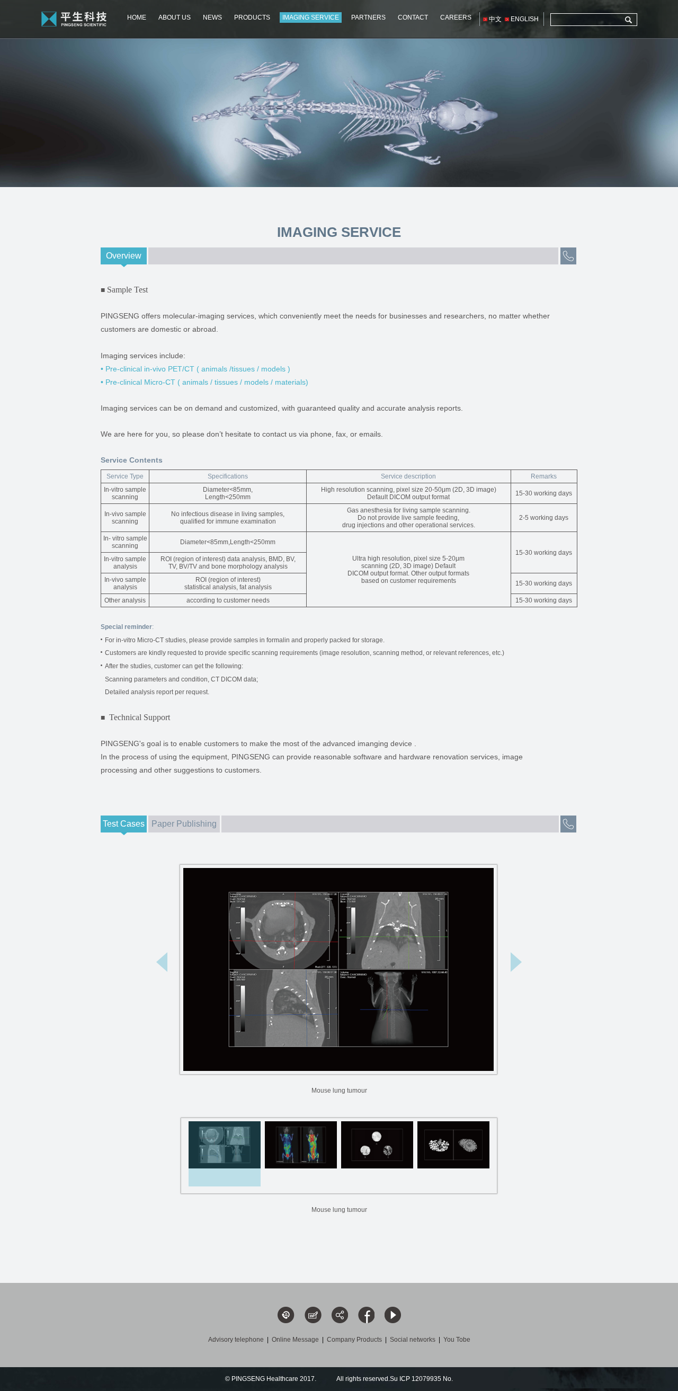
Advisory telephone (236, 1339)
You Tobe (456, 1339)
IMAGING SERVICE (310, 17)
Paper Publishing (184, 823)
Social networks (412, 1339)
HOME (136, 17)
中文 (495, 19)
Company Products (354, 1339)
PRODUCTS (252, 17)
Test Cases (124, 823)
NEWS (212, 17)
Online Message (295, 1339)
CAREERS (455, 17)
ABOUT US (174, 17)
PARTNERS (368, 17)
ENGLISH (525, 19)
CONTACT (413, 17)
